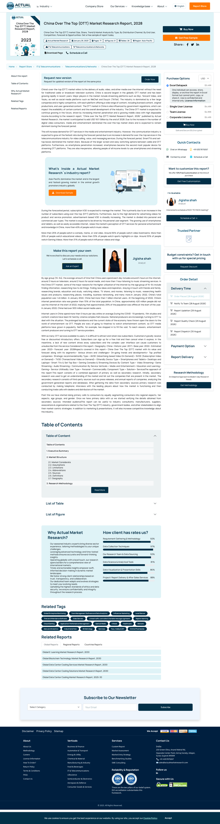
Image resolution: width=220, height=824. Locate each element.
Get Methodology (188, 385)
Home (12, 66)
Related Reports (19, 108)
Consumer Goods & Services (79, 787)
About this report (19, 76)
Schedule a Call (78, 53)
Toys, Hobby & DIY (117, 629)
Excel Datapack (190, 85)
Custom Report (118, 746)
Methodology (29, 750)
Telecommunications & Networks (89, 47)
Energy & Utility (74, 754)
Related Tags (17, 101)
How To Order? (29, 762)
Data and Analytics (51, 629)
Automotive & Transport (77, 750)
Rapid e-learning (142, 619)
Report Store (199, 6)
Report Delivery (182, 357)
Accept (168, 818)
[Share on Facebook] (188, 44)
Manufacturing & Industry (78, 762)
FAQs (25, 775)
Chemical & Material (76, 758)
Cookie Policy (150, 818)
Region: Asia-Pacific (143, 40)
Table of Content (58, 436)
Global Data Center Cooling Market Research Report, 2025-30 (72, 677)
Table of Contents (19, 83)
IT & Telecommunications (59, 47)
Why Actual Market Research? (20, 92)
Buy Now (188, 29)
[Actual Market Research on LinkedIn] (157, 773)
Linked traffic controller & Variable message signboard (109, 619)
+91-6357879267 (166, 759)
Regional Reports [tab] (71, 644)
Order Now (112, 79)
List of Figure (55, 514)
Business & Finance (75, 746)
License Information (195, 100)
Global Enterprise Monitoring (55, 613)
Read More (100, 490)
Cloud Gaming (49, 624)
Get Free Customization (188, 181)
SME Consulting (118, 762)
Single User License (190, 106)
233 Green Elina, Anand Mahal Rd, (171, 749)
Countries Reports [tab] (93, 644)
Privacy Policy (44, 731)
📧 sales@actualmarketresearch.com (172, 762)
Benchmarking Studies (122, 758)
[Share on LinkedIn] (197, 44)
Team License (190, 111)
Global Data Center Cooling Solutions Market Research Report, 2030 (75, 670)
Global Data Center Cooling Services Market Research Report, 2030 (75, 664)
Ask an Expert (72, 266)
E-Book (114, 624)
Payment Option (183, 346)
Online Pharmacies (137, 629)
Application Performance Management (74, 624)
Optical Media (100, 624)
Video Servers (78, 619)
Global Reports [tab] (51, 644)
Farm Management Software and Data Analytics (89, 613)
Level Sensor (140, 613)
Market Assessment (120, 750)
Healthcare (127, 624)
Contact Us (27, 779)
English (180, 6)
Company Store (94, 6)
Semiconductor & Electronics (79, 779)
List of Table (55, 503)
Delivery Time (181, 288)
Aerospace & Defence (76, 783)
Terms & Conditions (31, 771)
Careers (26, 754)
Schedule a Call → (188, 218)
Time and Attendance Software (55, 619)
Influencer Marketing (121, 613)
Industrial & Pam (70, 629)
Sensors (141, 624)
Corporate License (190, 117)
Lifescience (72, 775)
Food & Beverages (75, 766)
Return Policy (28, 766)
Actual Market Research (57, 40)
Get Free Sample (188, 37)
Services (101, 629)
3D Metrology (87, 629)
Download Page (54, 52)
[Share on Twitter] (192, 44)
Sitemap (58, 731)
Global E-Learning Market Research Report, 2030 (66, 652)
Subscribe (165, 707)
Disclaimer (28, 731)
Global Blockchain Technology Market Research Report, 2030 (72, 658)
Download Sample (64, 192)
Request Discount (188, 266)
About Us (27, 746)
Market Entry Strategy (121, 754)
